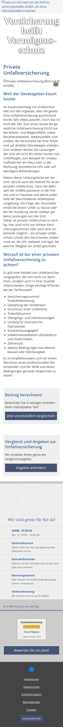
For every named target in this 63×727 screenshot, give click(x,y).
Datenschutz (31, 687)
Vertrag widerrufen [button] (31, 718)
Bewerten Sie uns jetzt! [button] (31, 650)
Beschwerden (31, 702)
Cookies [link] (31, 710)
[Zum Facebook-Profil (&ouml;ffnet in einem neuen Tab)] (31, 669)
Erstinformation (32, 694)
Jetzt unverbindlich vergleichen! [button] (31, 416)
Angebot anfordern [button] (31, 467)
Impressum (31, 679)
